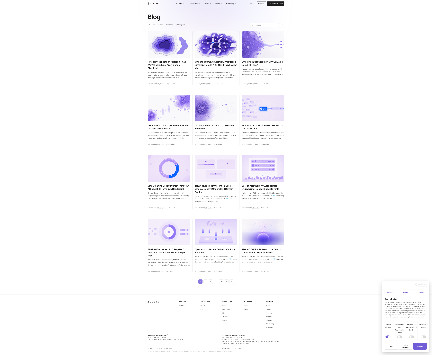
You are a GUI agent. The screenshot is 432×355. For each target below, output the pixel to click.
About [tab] (421, 292)
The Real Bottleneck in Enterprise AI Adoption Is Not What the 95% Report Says (167, 252)
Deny (391, 346)
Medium (269, 313)
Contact (261, 3)
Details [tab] (405, 292)
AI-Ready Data (158, 25)
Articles (225, 317)
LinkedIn (269, 309)
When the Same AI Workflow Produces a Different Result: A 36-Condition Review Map (216, 65)
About (246, 306)
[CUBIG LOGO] (155, 3)
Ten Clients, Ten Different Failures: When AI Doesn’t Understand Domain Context (214, 189)
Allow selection (405, 346)
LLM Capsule (181, 25)
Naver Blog (270, 324)
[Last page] (232, 281)
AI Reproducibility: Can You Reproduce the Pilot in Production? (168, 127)
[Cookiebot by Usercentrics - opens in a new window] (417, 285)
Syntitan (169, 25)
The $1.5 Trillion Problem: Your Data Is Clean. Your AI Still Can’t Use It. (261, 251)
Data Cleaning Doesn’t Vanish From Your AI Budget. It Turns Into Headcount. (168, 187)
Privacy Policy (237, 348)
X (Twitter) (269, 327)
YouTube (269, 317)
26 (221, 281)
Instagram (269, 320)
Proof (224, 306)
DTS (201, 309)
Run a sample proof (276, 3)
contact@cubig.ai (243, 343)
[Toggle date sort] (282, 25)
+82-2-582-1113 (229, 343)
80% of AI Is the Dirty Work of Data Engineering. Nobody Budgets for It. (260, 187)
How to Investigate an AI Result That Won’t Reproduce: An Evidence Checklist (167, 65)
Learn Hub (226, 309)
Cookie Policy (226, 348)
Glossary (225, 320)
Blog (223, 313)
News (246, 309)
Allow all (420, 346)
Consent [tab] (390, 292)
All (149, 25)
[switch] (400, 337)
